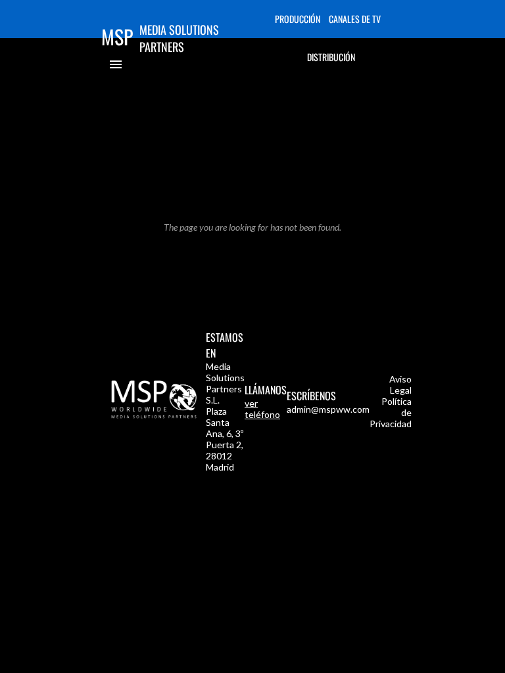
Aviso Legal (400, 384)
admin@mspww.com (328, 409)
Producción (297, 19)
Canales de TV (355, 19)
